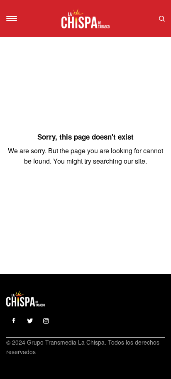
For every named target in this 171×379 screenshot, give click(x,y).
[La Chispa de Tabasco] (85, 18)
